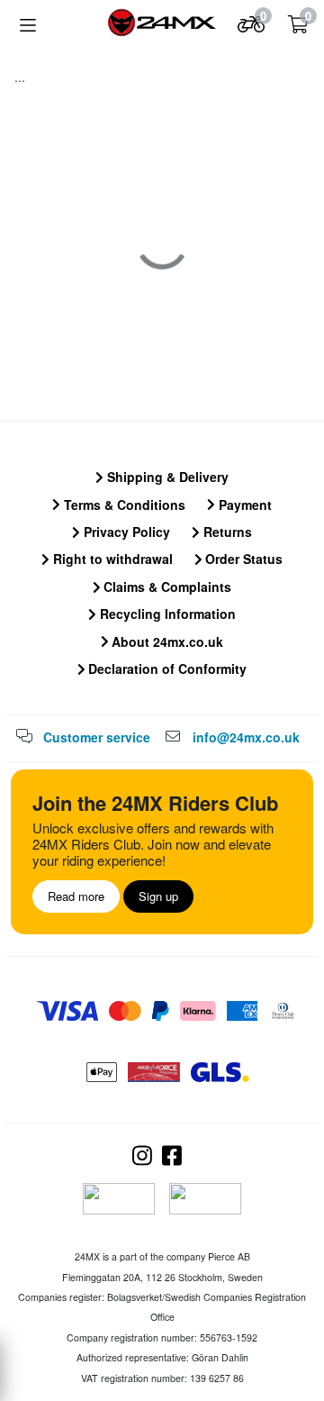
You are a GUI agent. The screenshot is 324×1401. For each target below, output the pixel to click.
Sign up (158, 896)
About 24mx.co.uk (165, 641)
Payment (243, 505)
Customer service (96, 737)
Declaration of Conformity (166, 669)
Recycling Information (166, 614)
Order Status (242, 559)
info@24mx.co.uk (246, 737)
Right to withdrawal (111, 559)
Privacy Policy (125, 532)
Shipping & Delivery (166, 477)
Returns (226, 532)
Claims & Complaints (165, 587)
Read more (76, 896)
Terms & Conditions (122, 505)
